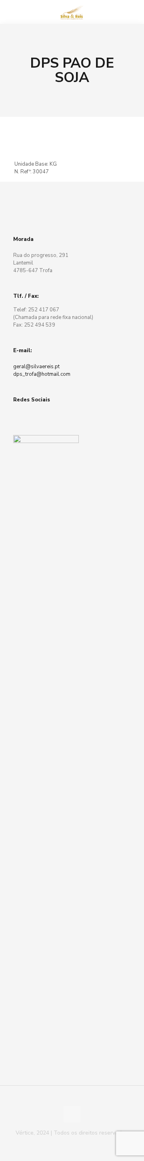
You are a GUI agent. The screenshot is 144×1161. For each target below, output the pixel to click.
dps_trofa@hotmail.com (41, 374)
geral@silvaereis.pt (36, 366)
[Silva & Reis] (72, 12)
